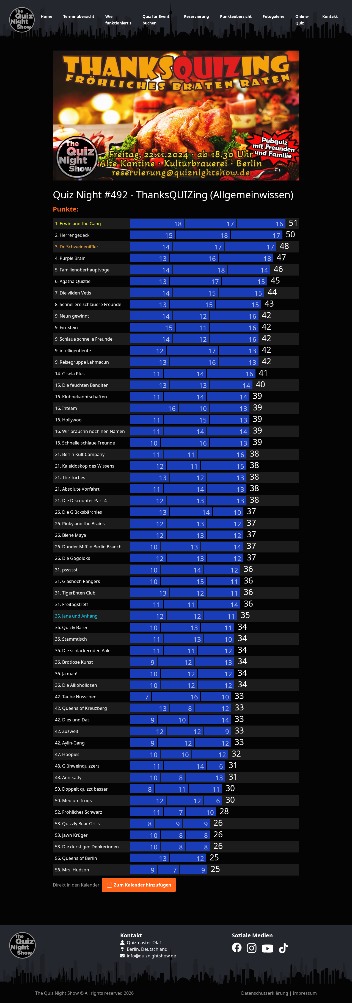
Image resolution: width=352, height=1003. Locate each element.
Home (46, 16)
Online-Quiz (302, 20)
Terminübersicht (78, 16)
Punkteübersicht (236, 16)
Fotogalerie (273, 16)
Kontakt (330, 16)
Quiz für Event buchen (155, 20)
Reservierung (196, 16)
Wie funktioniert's (118, 20)
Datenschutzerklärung (264, 993)
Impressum (305, 993)
